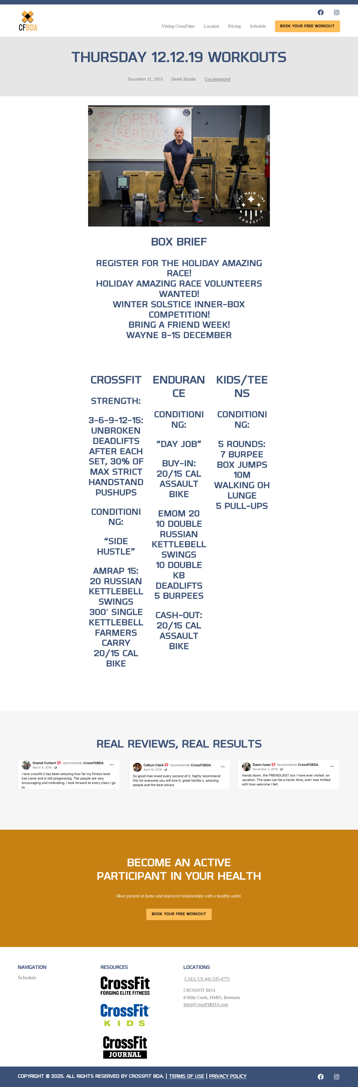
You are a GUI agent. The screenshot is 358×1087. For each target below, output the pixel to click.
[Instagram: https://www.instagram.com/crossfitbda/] (336, 12)
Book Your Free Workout (179, 914)
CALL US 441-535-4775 (206, 978)
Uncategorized (217, 79)
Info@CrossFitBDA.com (205, 1004)
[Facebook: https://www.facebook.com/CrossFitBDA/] (320, 12)
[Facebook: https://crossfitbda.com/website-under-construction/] (320, 1076)
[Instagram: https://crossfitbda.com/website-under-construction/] (336, 1076)
